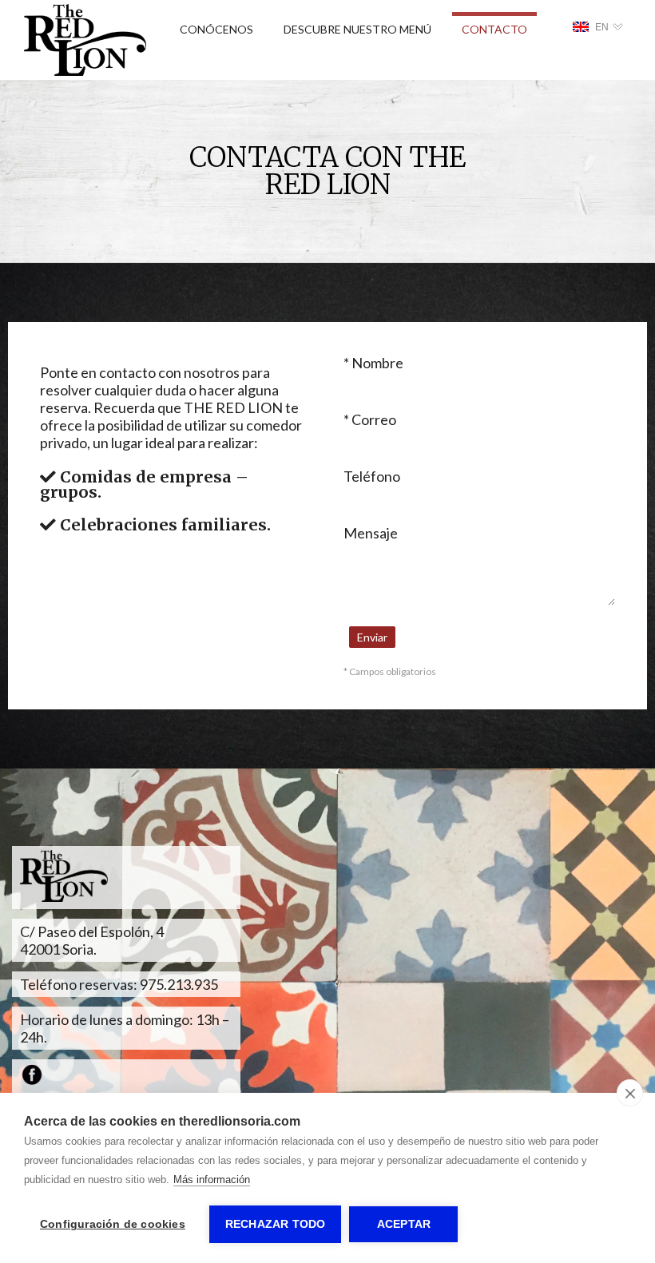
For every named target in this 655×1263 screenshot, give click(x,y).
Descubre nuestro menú (357, 29)
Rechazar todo (275, 1224)
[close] (630, 1092)
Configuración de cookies (112, 1224)
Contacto (494, 29)
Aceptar (404, 1224)
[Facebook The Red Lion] (32, 1080)
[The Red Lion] (85, 72)
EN (602, 27)
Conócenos (216, 29)
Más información (211, 1180)
